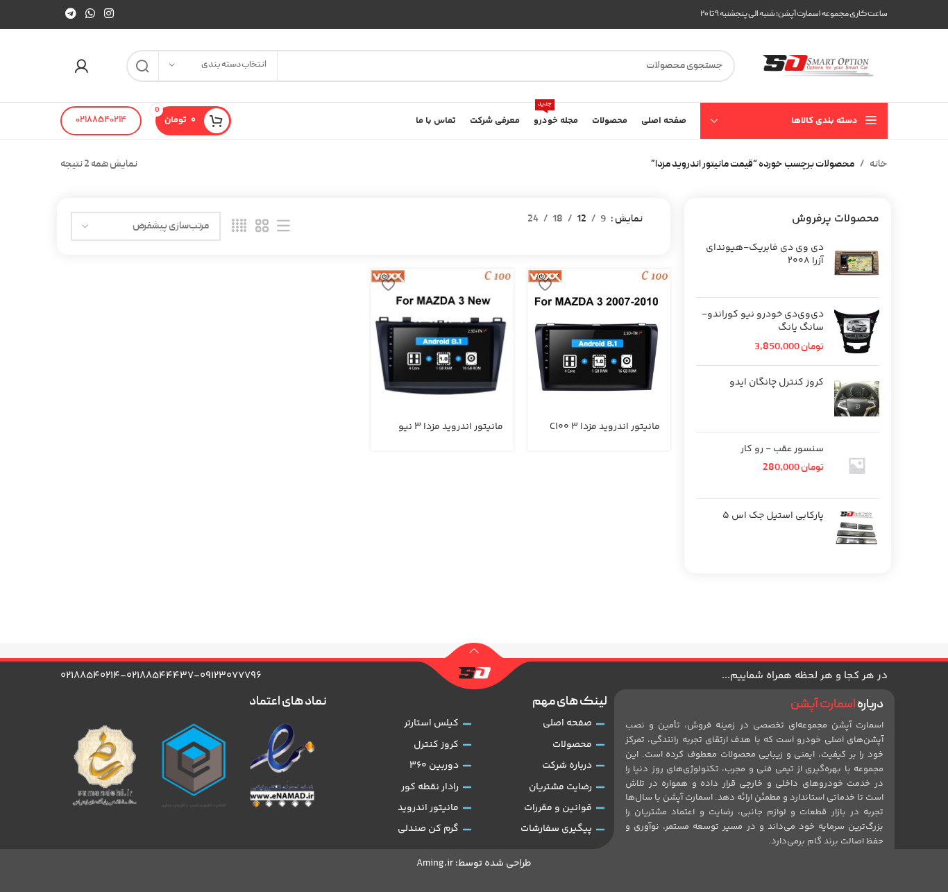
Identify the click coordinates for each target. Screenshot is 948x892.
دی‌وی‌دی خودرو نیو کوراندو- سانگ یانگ (763, 321)
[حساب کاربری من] (81, 66)
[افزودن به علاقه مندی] (544, 284)
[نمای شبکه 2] (262, 226)
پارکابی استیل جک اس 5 (773, 516)
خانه (879, 164)
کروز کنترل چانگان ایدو (776, 383)
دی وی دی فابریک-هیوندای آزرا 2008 (765, 255)
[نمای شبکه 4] (239, 226)
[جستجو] (142, 66)
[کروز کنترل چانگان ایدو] (856, 398)
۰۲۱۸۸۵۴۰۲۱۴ (101, 120)
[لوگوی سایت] (818, 66)
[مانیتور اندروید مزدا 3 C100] (598, 340)
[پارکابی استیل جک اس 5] (856, 532)
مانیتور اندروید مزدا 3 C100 (605, 427)
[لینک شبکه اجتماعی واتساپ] (90, 14)
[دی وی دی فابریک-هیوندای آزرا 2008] (856, 264)
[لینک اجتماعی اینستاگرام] (109, 14)
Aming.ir (434, 863)
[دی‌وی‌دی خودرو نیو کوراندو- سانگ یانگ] (856, 331)
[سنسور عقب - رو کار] (856, 465)
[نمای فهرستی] (283, 226)
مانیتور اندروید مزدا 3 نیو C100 (450, 433)
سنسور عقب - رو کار (782, 450)
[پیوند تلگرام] (70, 14)
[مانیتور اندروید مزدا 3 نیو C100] (442, 340)
